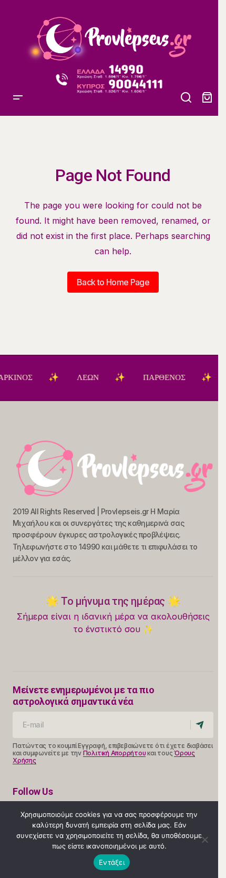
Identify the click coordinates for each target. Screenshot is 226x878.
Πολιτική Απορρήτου (114, 753)
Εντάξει (112, 862)
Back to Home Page (113, 282)
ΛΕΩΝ (84, 377)
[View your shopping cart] (207, 98)
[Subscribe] (201, 724)
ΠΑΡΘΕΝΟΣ (160, 377)
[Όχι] (205, 839)
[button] (17, 34)
